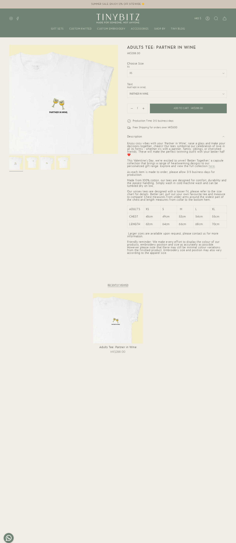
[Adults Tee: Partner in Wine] (118, 318)
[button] (57, 29)
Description (134, 136)
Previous (9, 99)
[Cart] (224, 18)
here (212, 166)
